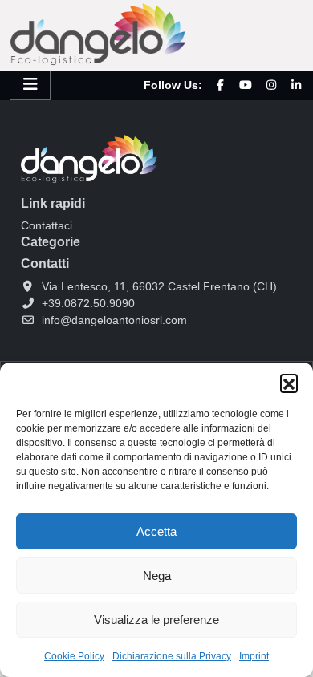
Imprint (254, 656)
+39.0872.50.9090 (88, 303)
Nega (157, 575)
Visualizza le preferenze (156, 619)
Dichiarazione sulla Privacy (171, 656)
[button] (289, 383)
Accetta (156, 531)
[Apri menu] (30, 85)
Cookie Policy (74, 656)
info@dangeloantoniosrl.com (114, 320)
